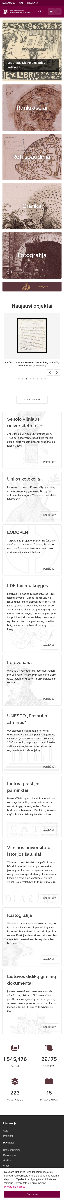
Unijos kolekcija (23, 479)
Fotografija (32, 255)
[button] (27, 79)
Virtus (6, 1165)
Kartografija (19, 915)
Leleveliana (19, 662)
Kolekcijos (8, 3)
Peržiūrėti (50, 462)
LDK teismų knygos (27, 585)
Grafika (32, 206)
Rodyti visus (32, 399)
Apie (21, 3)
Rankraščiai (32, 107)
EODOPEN (17, 532)
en (51, 11)
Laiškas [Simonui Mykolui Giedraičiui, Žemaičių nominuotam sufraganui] (32, 364)
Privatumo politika (14, 1186)
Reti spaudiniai (32, 156)
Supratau (32, 1194)
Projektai (32, 3)
